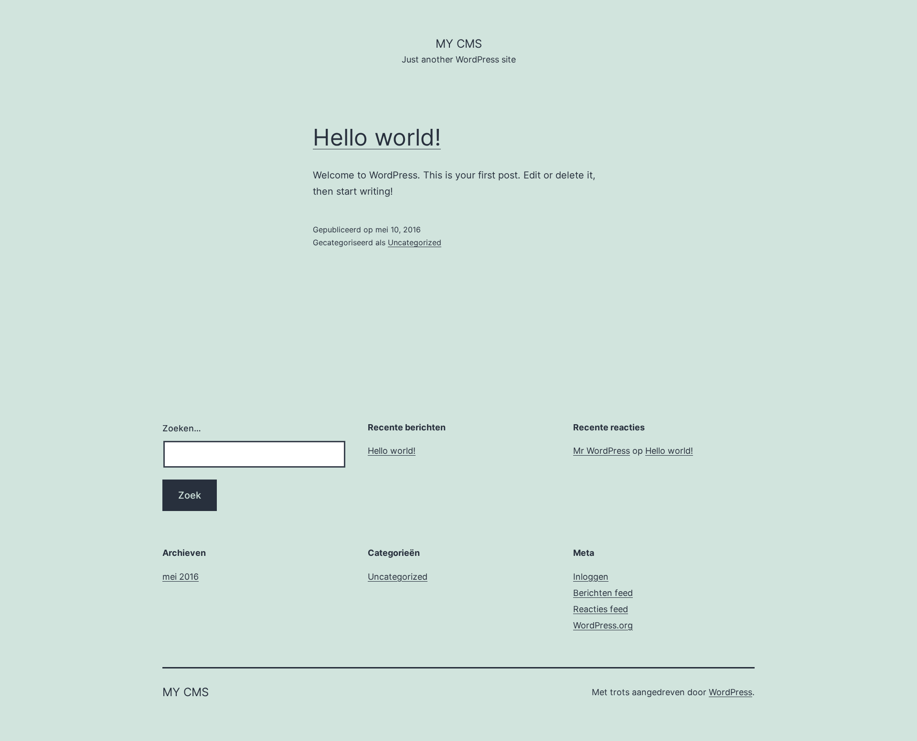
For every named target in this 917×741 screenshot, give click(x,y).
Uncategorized (414, 242)
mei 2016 (180, 577)
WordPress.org (603, 625)
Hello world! (377, 137)
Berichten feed (603, 593)
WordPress (730, 692)
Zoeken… (181, 428)
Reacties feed (600, 609)
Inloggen (590, 577)
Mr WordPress (601, 451)
